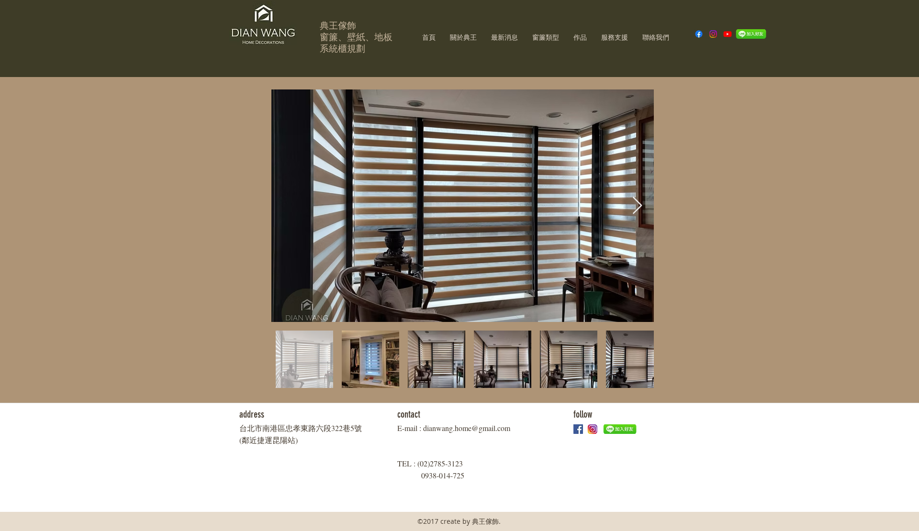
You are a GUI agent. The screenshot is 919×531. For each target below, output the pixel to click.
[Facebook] (699, 34)
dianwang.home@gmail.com (466, 428)
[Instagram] (713, 34)
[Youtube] (727, 34)
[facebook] (578, 429)
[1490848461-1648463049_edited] (592, 429)
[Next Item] (637, 206)
